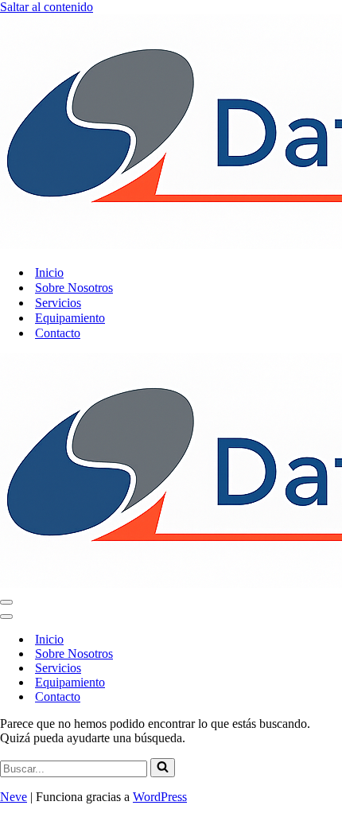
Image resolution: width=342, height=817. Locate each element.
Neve (13, 796)
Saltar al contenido (46, 7)
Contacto (57, 333)
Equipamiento (70, 318)
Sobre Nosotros (74, 287)
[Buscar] (162, 767)
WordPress (160, 796)
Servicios (58, 302)
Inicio (49, 272)
